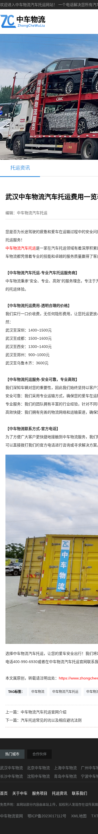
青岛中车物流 (65, 776)
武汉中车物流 (11, 768)
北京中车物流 (38, 768)
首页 (4, 793)
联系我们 (79, 793)
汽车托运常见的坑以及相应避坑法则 (51, 720)
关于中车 (19, 793)
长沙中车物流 (11, 776)
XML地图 (79, 816)
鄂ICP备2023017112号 (46, 816)
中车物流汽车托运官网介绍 (43, 712)
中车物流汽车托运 (20, 248)
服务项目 (39, 793)
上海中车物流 (65, 768)
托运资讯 (20, 168)
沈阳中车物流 (38, 776)
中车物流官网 (11, 816)
